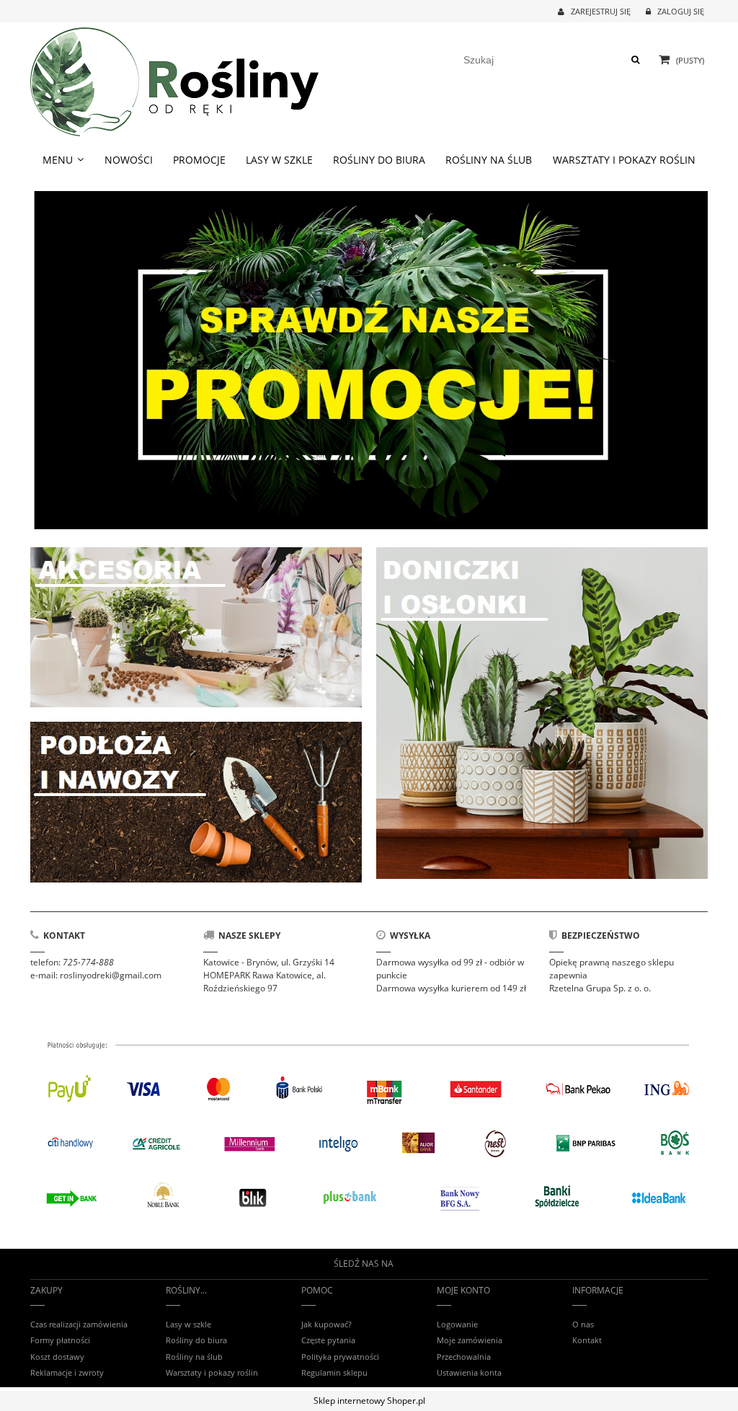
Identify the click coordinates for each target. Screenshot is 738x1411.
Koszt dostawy (57, 1356)
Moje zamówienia (469, 1340)
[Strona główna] (174, 80)
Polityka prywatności (340, 1356)
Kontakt (587, 1340)
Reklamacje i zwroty (67, 1372)
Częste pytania (328, 1340)
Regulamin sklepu (334, 1372)
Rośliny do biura (196, 1340)
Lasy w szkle (188, 1324)
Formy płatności (60, 1340)
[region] (369, 360)
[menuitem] (63, 159)
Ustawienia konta (469, 1372)
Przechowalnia (464, 1356)
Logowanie (457, 1324)
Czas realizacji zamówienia (79, 1324)
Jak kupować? (326, 1324)
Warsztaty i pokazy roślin (212, 1372)
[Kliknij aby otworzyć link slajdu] (369, 360)
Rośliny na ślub (194, 1356)
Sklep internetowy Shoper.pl (369, 1400)
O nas (583, 1324)
